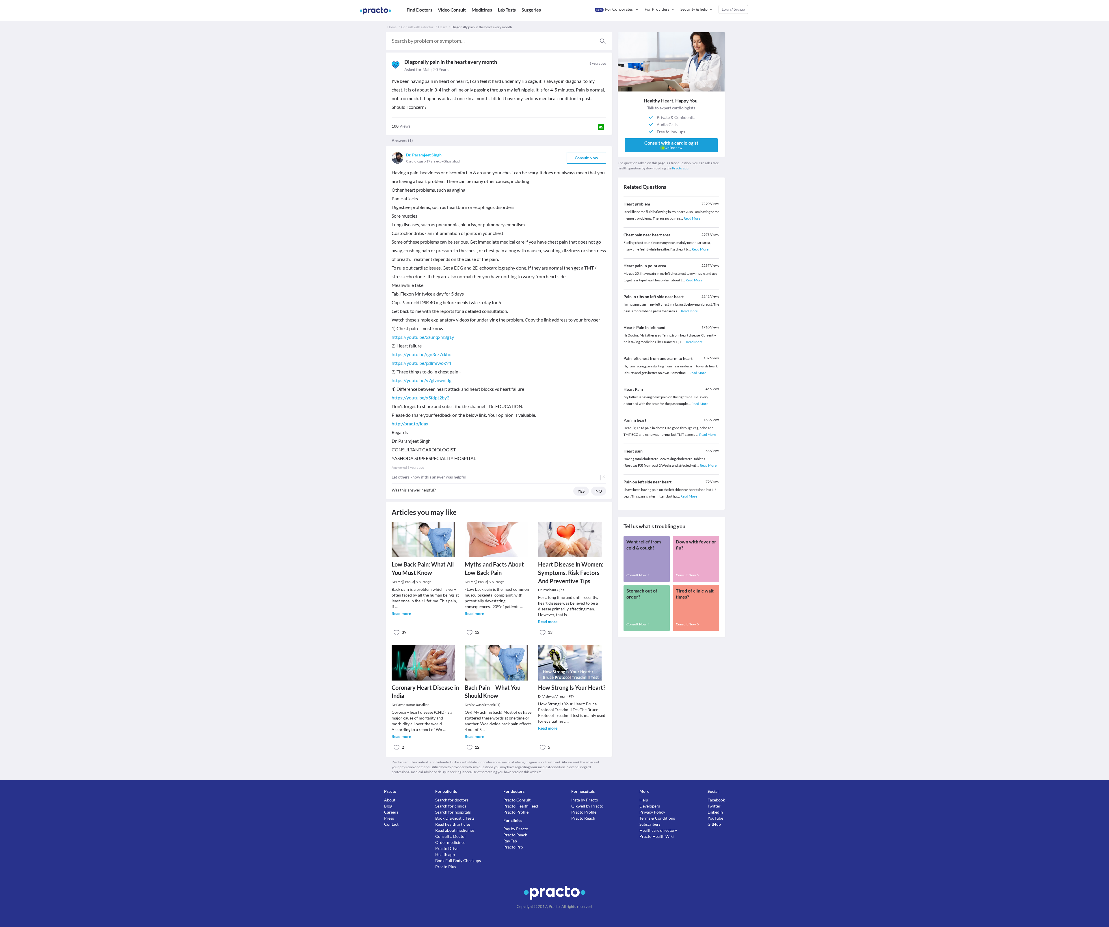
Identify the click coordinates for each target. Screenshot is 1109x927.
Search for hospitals (453, 812)
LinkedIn (715, 812)
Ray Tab (510, 840)
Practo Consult (517, 799)
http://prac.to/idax (410, 423)
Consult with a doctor (417, 27)
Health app (445, 854)
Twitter (714, 805)
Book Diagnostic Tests (455, 818)
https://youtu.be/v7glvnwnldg (421, 380)
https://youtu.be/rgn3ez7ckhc (421, 354)
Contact (391, 824)
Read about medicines (455, 830)
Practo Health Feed (520, 805)
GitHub (714, 824)
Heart (442, 27)
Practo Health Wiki (656, 836)
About (389, 799)
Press (389, 818)
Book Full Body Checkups (458, 860)
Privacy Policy (652, 812)
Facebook (716, 799)
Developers (649, 805)
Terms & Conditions (657, 818)
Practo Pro (513, 846)
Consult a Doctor (450, 836)
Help (643, 799)
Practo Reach (515, 834)
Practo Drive (446, 848)
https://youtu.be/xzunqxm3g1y (423, 337)
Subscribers (649, 824)
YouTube (715, 818)
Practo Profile (516, 812)
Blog (388, 805)
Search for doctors (451, 799)
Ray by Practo (515, 828)
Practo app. (680, 168)
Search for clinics (450, 805)
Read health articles (452, 824)
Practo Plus (445, 866)
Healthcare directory (658, 830)
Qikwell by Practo (587, 805)
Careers (391, 812)
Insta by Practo (584, 799)
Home (392, 27)
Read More (692, 218)
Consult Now (586, 157)
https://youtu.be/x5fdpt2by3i (421, 397)
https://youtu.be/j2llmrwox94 (421, 363)
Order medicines (450, 842)
